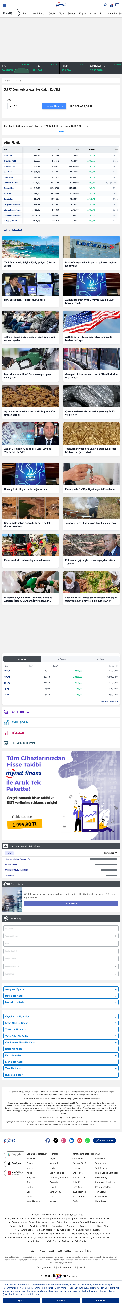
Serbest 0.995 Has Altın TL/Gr (12, 221)
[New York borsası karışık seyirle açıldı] (30, 284)
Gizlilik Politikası (64, 1251)
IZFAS (6, 688)
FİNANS (8, 13)
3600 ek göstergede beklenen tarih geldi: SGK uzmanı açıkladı (29, 338)
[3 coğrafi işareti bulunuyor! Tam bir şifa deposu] (91, 508)
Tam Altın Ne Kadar (15, 1029)
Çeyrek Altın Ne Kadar (17, 1016)
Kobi (52, 1196)
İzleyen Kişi (109, 853)
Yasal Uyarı (79, 1251)
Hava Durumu (79, 1196)
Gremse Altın (9, 188)
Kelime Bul (100, 1158)
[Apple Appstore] (15, 1164)
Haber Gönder (106, 1140)
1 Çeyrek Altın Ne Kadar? (88, 1229)
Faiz (102, 13)
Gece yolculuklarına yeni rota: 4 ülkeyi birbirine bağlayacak (91, 376)
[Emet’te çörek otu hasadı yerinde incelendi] (30, 545)
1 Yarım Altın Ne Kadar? (19, 1233)
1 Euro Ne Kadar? (101, 1233)
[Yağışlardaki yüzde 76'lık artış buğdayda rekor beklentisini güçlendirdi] (91, 433)
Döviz (52, 13)
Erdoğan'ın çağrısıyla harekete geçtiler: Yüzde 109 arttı (90, 562)
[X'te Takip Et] (55, 1140)
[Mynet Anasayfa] (61, 4)
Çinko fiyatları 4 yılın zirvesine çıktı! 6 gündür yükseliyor (90, 413)
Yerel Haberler (34, 1201)
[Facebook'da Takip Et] (47, 1140)
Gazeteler (54, 1182)
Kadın (30, 1172)
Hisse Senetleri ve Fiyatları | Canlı (18, 859)
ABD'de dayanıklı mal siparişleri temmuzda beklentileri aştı (88, 338)
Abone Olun (71, 903)
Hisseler (76, 1168)
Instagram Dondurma (105, 1182)
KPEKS (7, 676)
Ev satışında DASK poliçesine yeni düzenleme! (90, 489)
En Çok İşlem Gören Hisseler (96, 1237)
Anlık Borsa (39, 13)
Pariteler (66, 1241)
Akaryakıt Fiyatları (15, 989)
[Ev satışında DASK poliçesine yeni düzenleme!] (91, 474)
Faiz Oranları (81, 1241)
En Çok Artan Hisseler (67, 1237)
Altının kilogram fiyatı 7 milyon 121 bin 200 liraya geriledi (89, 301)
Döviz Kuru (51, 1241)
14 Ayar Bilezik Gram (12, 204)
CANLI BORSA (20, 722)
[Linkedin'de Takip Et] (71, 1140)
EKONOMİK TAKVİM (23, 743)
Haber (93, 13)
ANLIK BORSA (20, 712)
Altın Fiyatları (79, 1177)
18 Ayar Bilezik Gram (12, 210)
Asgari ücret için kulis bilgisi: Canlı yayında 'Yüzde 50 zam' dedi (27, 450)
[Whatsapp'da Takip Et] (87, 1140)
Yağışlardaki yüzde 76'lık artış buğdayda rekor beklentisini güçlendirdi (90, 450)
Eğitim (30, 1187)
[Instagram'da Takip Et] (63, 1140)
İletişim (33, 1251)
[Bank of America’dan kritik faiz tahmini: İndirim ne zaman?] (91, 247)
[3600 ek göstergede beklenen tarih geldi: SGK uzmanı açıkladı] (30, 322)
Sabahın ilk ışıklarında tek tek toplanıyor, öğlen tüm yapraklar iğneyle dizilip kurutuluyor (91, 599)
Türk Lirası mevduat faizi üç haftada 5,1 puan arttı (59, 1214)
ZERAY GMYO (10, 875)
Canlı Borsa (77, 1158)
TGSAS (7, 682)
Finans (30, 1163)
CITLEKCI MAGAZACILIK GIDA (16, 870)
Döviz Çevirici (15, 918)
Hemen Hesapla (54, 106)
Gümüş (71, 13)
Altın (61, 13)
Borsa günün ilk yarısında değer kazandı (26, 489)
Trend (29, 1182)
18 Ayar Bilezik (44, 1229)
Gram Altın (8, 155)
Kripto (82, 13)
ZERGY (7, 670)
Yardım (42, 1251)
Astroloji (54, 1163)
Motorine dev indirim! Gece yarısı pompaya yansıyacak (27, 376)
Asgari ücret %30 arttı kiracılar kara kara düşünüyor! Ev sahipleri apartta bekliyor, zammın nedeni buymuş (59, 1218)
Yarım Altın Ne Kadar (16, 1035)
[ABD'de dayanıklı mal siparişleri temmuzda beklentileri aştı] (91, 322)
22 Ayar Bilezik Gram (12, 215)
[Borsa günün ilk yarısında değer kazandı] (30, 474)
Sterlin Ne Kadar (14, 1061)
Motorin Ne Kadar (15, 1002)
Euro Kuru (77, 1187)
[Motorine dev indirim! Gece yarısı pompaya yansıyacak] (30, 359)
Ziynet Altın (8, 199)
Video (29, 1196)
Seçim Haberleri (57, 1172)
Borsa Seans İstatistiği (83, 1153)
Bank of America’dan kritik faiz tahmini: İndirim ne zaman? (91, 264)
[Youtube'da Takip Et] (79, 1140)
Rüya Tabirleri (79, 1191)
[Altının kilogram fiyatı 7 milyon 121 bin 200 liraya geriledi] (91, 284)
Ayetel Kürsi (101, 1196)
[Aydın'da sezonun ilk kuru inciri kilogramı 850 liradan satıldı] (30, 396)
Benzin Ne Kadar (14, 995)
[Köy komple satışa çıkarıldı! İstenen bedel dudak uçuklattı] (30, 508)
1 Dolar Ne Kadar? (79, 1233)
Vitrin (52, 1168)
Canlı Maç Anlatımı (59, 1177)
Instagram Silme (103, 1187)
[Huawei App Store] (15, 1173)
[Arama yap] (105, 5)
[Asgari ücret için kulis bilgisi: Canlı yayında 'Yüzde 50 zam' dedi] (30, 433)
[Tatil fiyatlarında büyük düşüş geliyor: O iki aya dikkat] (30, 247)
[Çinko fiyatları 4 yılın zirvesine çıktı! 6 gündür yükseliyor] (91, 396)
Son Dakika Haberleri (37, 1153)
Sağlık (52, 1158)
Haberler (31, 1158)
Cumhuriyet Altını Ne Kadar (20, 1042)
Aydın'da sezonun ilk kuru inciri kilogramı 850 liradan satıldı (29, 413)
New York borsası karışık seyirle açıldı (24, 299)
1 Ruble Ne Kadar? (17, 1237)
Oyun (97, 1153)
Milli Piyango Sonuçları (106, 1172)
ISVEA (6, 694)
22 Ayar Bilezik (64, 1229)
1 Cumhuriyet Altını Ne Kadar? (51, 1233)
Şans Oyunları (56, 1191)
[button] (4, 5)
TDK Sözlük (100, 1191)
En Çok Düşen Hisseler (41, 1237)
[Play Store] (15, 1154)
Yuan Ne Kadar (13, 1068)
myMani (53, 1201)
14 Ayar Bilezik (25, 1229)
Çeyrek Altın (9, 172)
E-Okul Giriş (101, 1177)
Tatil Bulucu (101, 1168)
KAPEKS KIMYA (11, 864)
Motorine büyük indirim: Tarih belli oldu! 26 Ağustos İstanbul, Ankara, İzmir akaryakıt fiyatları (28, 599)
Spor (29, 1191)
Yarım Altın (8, 177)
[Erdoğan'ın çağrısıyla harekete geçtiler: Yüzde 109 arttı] (91, 545)
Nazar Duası (101, 1201)
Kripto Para (78, 1172)
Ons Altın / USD (10, 161)
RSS (89, 1251)
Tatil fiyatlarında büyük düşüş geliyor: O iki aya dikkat (30, 264)
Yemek (30, 1168)
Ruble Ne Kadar (14, 1074)
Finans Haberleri (17, 1226)
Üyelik (51, 1251)
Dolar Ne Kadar (13, 1048)
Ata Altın (7, 194)
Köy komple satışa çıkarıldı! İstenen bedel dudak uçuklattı (27, 524)
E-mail (53, 1187)
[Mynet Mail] (117, 4)
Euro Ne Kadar (13, 1055)
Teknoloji (54, 1153)
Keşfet (75, 1201)
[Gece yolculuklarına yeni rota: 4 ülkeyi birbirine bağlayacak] (91, 359)
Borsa (26, 13)
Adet (9, 99)
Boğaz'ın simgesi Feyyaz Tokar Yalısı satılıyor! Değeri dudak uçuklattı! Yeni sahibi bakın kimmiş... (59, 1222)
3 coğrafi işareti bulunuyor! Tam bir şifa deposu (91, 522)
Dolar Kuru (77, 1182)
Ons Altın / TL (9, 166)
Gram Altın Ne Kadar (16, 1022)
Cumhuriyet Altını (11, 183)
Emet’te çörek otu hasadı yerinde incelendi (27, 560)
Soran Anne (100, 1163)
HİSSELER (18, 733)
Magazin (31, 1177)
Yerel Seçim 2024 (38, 1226)
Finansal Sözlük (80, 1163)
